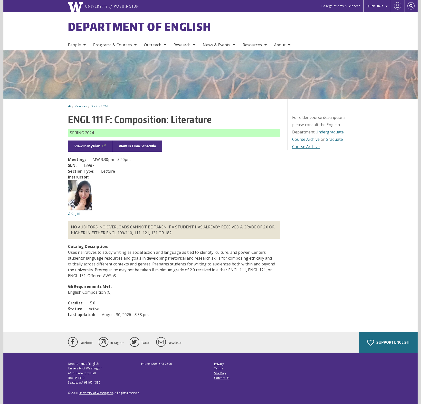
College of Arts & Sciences (340, 6)
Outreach (152, 44)
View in (87, 146)
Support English (392, 342)
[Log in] (397, 6)
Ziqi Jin (74, 213)
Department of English (139, 26)
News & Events (216, 44)
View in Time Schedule (137, 146)
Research (182, 44)
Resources (252, 44)
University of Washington (96, 393)
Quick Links (374, 6)
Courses (81, 106)
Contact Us (221, 378)
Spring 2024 (99, 106)
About (280, 44)
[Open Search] (411, 6)
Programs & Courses (112, 44)
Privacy (219, 364)
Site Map (220, 373)
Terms (218, 368)
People (74, 44)
